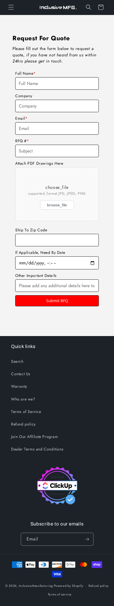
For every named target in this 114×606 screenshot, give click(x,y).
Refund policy (23, 424)
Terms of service (60, 594)
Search (17, 361)
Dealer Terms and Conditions (37, 449)
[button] (11, 7)
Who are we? (23, 399)
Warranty (19, 386)
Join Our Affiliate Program (34, 436)
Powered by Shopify (68, 586)
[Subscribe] (87, 539)
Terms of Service (26, 411)
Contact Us (20, 374)
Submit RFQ (57, 300)
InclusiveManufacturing (36, 586)
